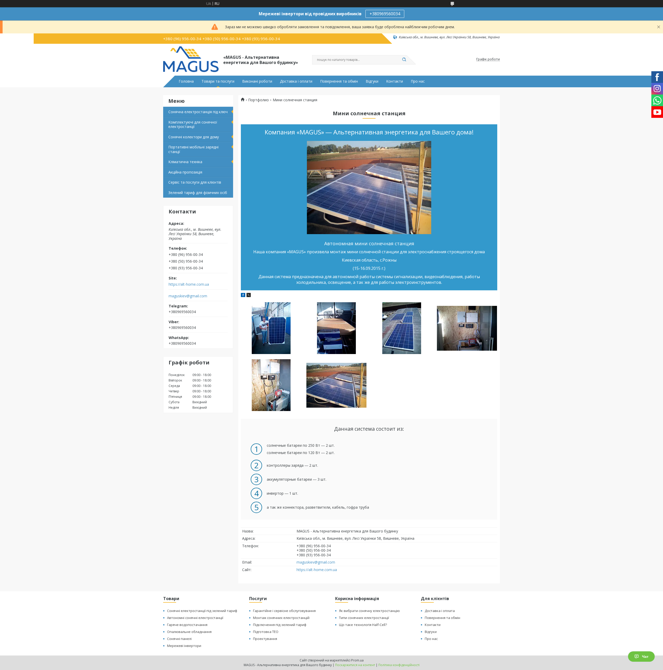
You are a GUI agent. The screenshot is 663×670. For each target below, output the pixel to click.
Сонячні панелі (179, 638)
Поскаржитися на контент (355, 665)
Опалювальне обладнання (189, 631)
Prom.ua (357, 660)
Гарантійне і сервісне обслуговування (284, 610)
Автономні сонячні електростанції (195, 617)
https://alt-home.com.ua (189, 284)
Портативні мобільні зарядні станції (193, 149)
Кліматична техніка (185, 161)
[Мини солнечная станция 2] (336, 328)
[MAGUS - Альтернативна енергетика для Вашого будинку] (191, 59)
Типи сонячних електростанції (364, 617)
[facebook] (243, 295)
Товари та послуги (217, 81)
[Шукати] (404, 59)
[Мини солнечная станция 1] (271, 328)
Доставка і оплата (440, 610)
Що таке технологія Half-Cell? (363, 624)
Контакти (394, 81)
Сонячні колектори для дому (193, 136)
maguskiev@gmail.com (188, 296)
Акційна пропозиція (185, 172)
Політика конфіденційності (399, 665)
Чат (645, 656)
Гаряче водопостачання (187, 624)
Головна (186, 81)
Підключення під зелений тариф (279, 624)
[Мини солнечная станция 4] (467, 328)
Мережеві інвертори (184, 645)
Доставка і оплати (296, 81)
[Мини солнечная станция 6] (336, 385)
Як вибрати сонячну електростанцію (369, 610)
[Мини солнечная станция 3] (401, 328)
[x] (249, 295)
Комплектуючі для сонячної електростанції (192, 124)
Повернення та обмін (339, 81)
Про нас (418, 81)
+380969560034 (385, 14)
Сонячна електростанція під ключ (198, 111)
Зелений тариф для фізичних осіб (197, 192)
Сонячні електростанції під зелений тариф (202, 610)
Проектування (265, 638)
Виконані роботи (257, 81)
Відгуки (372, 81)
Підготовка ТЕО (265, 631)
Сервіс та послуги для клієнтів (194, 182)
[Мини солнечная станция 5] (271, 385)
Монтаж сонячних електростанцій (281, 617)
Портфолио (258, 100)
